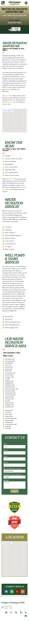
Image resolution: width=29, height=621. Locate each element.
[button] (26, 3)
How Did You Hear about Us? (12, 474)
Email (5, 456)
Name (5, 444)
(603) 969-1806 (14, 22)
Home (5, 16)
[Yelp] (17, 591)
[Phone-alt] (25, 612)
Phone (5, 450)
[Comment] (23, 591)
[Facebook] (6, 591)
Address (5, 462)
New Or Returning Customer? (12, 469)
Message (6, 480)
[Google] (12, 591)
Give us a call (7, 96)
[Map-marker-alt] (21, 612)
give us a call (11, 179)
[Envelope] (25, 615)
